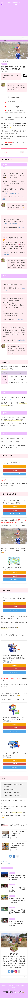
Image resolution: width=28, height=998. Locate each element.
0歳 (9, 40)
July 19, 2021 (6, 254)
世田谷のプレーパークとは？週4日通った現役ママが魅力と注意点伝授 (17, 900)
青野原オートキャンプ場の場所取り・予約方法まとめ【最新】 (17, 912)
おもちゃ (4, 863)
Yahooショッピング (15, 474)
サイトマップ (11, 985)
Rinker (8, 568)
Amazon (14, 466)
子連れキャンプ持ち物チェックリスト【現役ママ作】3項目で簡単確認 (17, 877)
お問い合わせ (4, 985)
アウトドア (4, 861)
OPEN (22, 152)
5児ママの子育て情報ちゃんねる (14, 989)
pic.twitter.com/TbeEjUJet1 (10, 223)
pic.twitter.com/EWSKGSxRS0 (11, 193)
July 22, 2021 (20, 319)
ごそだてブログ (14, 4)
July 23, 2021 (21, 340)
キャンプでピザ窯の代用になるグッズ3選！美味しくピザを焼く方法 (17, 923)
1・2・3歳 (15, 40)
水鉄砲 (8, 863)
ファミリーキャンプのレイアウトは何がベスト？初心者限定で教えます (17, 889)
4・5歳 (21, 40)
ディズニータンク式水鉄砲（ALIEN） (13, 567)
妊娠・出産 (4, 40)
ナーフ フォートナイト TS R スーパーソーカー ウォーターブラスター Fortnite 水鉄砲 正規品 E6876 (14, 754)
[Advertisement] (14, 22)
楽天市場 (15, 470)
